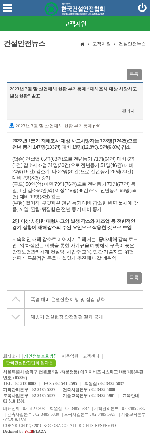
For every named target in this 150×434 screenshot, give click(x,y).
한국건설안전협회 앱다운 (29, 362)
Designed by (24, 431)
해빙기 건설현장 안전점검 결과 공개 (67, 316)
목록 (133, 74)
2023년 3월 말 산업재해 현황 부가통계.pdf (57, 125)
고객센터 (91, 356)
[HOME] (82, 44)
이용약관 (70, 356)
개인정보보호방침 (41, 356)
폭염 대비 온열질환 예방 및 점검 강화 (68, 299)
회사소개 (11, 356)
